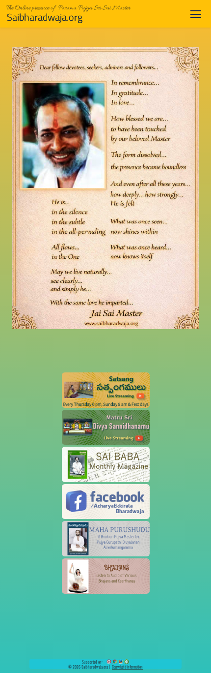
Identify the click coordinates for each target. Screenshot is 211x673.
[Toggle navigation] (196, 14)
